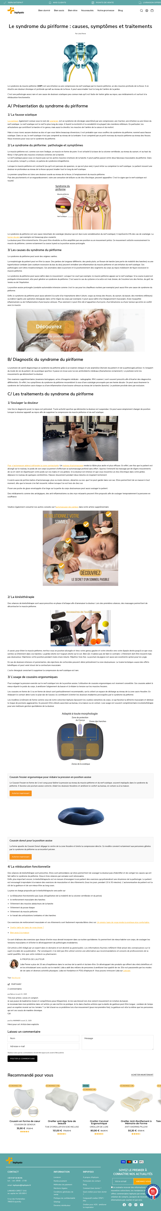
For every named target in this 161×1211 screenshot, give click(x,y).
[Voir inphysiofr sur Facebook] (124, 1205)
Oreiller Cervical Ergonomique (99, 1124)
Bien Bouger (16, 978)
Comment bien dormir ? (92, 1188)
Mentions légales (60, 1188)
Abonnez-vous (143, 1181)
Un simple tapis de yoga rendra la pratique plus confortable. (123, 922)
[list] (80, 1110)
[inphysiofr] (16, 10)
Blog (85, 1184)
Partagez (16, 984)
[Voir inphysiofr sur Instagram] (136, 1205)
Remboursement (60, 1181)
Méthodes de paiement (63, 1184)
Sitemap (57, 1202)
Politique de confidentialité (64, 1198)
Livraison (57, 1177)
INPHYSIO (88, 1171)
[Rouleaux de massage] (80, 645)
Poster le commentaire (22, 1058)
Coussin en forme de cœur (25, 1123)
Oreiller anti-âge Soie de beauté (62, 1124)
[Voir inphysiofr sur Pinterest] (130, 1205)
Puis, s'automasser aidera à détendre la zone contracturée (33, 465)
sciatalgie (54, 121)
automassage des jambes (67, 507)
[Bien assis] (80, 351)
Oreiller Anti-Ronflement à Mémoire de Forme (136, 1124)
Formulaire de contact (91, 1181)
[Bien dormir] (80, 585)
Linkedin (126, 970)
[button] (141, 10)
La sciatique (13, 121)
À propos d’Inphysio (91, 1177)
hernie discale (13, 237)
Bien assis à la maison (19, 932)
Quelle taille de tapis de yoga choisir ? (27, 927)
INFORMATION (62, 1171)
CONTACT (13, 1171)
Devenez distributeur (62, 1205)
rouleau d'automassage (73, 465)
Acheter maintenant (20, 793)
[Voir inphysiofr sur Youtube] (142, 1205)
